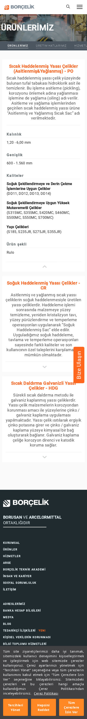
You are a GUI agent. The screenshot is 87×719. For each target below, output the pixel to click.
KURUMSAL (11, 542)
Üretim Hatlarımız (51, 45)
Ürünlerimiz (18, 45)
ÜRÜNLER (10, 549)
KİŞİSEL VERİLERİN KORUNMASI (27, 637)
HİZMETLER (12, 556)
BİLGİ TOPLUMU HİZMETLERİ (25, 643)
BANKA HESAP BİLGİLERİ (22, 610)
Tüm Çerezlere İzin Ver (71, 707)
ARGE (7, 562)
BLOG (7, 623)
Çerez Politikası (46, 693)
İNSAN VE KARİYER (17, 576)
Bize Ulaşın (79, 365)
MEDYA (8, 617)
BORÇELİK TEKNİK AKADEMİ (24, 569)
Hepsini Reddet (43, 707)
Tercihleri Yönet (15, 707)
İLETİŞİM (10, 589)
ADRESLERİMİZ (14, 603)
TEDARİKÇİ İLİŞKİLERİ (24, 630)
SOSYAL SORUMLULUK (19, 582)
